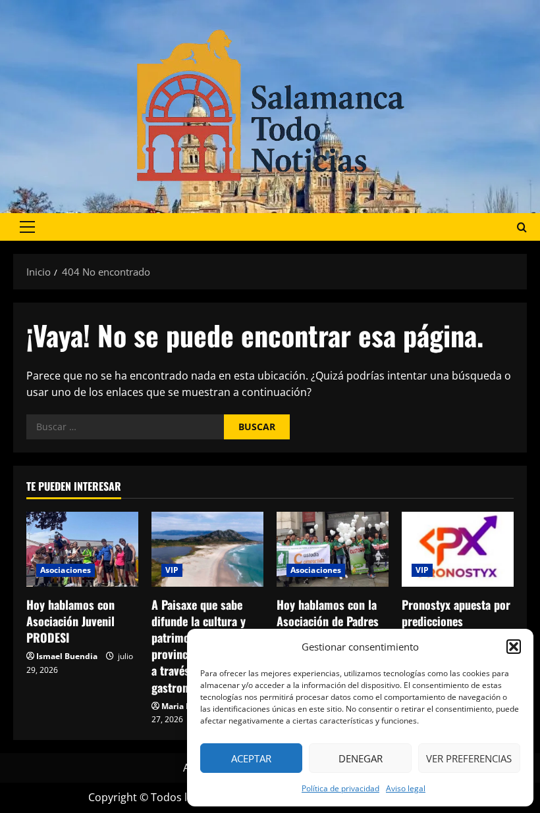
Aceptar (251, 758)
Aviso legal (405, 788)
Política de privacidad (340, 788)
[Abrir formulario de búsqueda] (522, 227)
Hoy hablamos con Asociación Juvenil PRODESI (70, 621)
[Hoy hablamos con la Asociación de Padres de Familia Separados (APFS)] (333, 549)
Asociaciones (65, 570)
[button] (513, 646)
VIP (171, 570)
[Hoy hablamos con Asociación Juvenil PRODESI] (82, 549)
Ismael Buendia (66, 656)
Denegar (360, 758)
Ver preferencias (469, 758)
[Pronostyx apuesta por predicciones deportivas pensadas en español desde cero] (458, 549)
